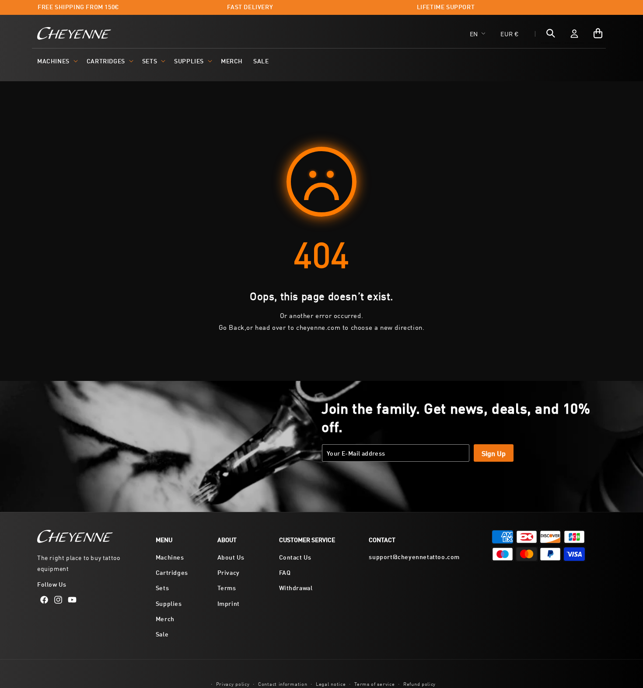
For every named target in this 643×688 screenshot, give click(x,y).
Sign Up (494, 453)
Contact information (282, 683)
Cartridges (106, 60)
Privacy (228, 572)
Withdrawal (296, 588)
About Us (231, 557)
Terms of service (374, 683)
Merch (165, 618)
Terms (226, 588)
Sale (162, 633)
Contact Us (295, 557)
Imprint (228, 603)
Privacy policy (233, 683)
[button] (56, 61)
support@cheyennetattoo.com (414, 556)
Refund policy (419, 683)
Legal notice (331, 683)
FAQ (285, 572)
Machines (53, 60)
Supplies (189, 60)
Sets (149, 60)
